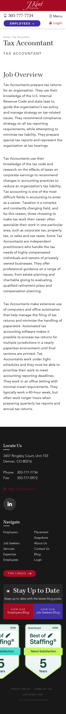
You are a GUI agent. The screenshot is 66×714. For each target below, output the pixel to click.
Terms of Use (43, 689)
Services (8, 549)
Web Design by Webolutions (33, 700)
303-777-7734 (20, 15)
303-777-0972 (27, 478)
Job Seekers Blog (48, 611)
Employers (10, 532)
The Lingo (17, 573)
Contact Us (41, 549)
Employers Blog (18, 611)
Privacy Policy (21, 689)
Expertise (9, 554)
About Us (40, 543)
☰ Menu (55, 16)
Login (57, 23)
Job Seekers (11, 543)
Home (6, 37)
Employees (20, 23)
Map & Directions (21, 489)
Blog (37, 554)
